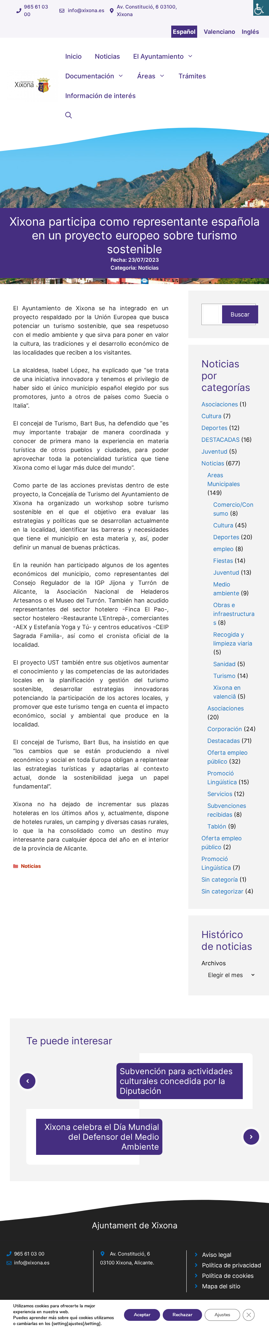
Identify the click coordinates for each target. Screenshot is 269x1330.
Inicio (73, 56)
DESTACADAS (220, 439)
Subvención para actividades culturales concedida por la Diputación (176, 1081)
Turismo (224, 675)
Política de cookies (228, 1275)
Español (184, 31)
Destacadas (223, 740)
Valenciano (219, 31)
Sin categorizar (222, 891)
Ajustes (222, 1315)
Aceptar (142, 1315)
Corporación (224, 729)
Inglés (250, 31)
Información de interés (100, 96)
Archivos (213, 963)
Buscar (240, 314)
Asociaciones (219, 404)
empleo (223, 548)
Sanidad (224, 664)
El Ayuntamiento (158, 56)
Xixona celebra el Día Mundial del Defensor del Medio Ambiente (102, 1137)
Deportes (214, 427)
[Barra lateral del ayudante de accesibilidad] (261, 8)
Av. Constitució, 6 (130, 1254)
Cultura (211, 416)
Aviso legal (216, 1254)
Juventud (214, 451)
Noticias (107, 56)
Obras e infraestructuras (234, 614)
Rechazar (182, 1315)
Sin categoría (219, 879)
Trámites (192, 76)
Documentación (89, 76)
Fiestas (223, 560)
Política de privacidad (231, 1265)
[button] (68, 115)
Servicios (219, 793)
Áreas (146, 76)
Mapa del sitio (221, 1286)
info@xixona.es (86, 10)
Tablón (216, 826)
